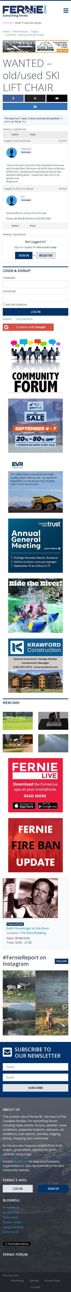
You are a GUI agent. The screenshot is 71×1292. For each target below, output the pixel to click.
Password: (9, 291)
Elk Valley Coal (11, 1212)
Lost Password (24, 319)
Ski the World (10, 1232)
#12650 (63, 140)
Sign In (24, 255)
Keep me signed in (16, 304)
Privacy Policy (52, 1280)
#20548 (63, 188)
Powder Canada (12, 1222)
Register (45, 255)
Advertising (17, 1280)
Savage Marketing (13, 1227)
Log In (35, 312)
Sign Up (53, 1189)
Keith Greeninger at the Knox (28, 928)
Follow (61, 961)
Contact (35, 1287)
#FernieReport (11, 1207)
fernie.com (21, 1161)
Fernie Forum (10, 1217)
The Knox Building (33, 933)
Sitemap (34, 1280)
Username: (9, 278)
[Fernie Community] (26, 8)
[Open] (19, 986)
